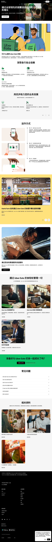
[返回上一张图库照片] (45, 220)
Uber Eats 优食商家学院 (38, 161)
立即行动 (47, 1)
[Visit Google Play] (5, 530)
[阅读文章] (13, 421)
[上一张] (45, 115)
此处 (48, 535)
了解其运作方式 (6, 269)
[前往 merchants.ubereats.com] (3, 2)
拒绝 (45, 539)
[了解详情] (13, 296)
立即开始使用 (5, 16)
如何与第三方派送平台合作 (7, 434)
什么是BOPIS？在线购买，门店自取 (9, 464)
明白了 (49, 539)
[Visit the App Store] (12, 530)
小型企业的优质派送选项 (32, 434)
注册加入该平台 (21, 362)
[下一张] (49, 115)
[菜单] (50, 2)
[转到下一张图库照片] (49, 220)
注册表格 (40, 129)
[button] (26, 37)
